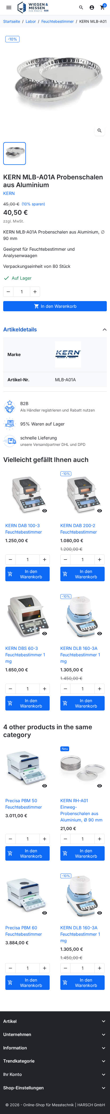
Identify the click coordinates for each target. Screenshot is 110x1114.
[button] (81, 7)
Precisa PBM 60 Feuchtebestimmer (23, 931)
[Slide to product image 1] (14, 153)
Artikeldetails (20, 329)
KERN (9, 193)
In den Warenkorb (55, 306)
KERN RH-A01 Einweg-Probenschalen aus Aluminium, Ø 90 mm (81, 810)
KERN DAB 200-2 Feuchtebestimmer (78, 529)
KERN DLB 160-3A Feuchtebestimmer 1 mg (80, 655)
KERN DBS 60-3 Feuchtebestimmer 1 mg (25, 655)
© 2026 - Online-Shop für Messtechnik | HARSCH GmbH (55, 1104)
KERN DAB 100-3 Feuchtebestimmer (23, 529)
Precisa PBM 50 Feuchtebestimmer (23, 804)
